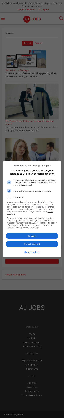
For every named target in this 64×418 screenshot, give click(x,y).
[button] (32, 197)
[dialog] (32, 209)
